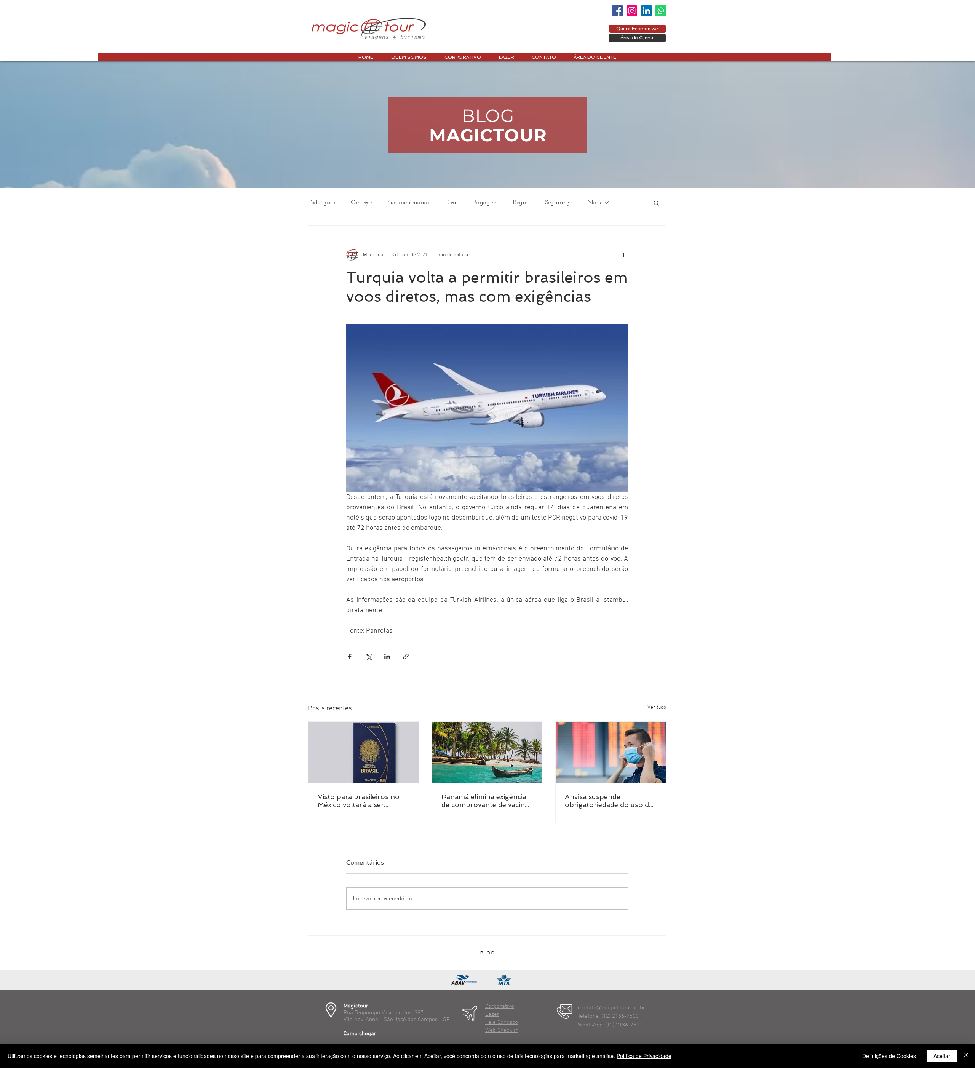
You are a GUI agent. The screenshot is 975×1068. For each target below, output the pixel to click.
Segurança (558, 203)
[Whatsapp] (660, 10)
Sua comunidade (409, 203)
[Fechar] (965, 1056)
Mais (594, 203)
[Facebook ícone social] (617, 10)
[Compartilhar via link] (405, 656)
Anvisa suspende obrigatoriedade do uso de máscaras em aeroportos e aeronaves (609, 801)
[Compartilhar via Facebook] (349, 656)
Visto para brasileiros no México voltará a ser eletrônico (359, 801)
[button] (656, 203)
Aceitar (941, 1056)
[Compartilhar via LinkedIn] (387, 656)
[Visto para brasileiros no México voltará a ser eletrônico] (363, 752)
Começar (361, 203)
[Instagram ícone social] (632, 10)
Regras (521, 203)
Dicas (452, 203)
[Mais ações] (623, 254)
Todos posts (322, 203)
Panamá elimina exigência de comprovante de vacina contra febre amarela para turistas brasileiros (485, 801)
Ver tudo (656, 707)
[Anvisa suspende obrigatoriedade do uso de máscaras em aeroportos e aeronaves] (611, 752)
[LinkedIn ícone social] (646, 10)
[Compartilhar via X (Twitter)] (368, 656)
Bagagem (485, 203)
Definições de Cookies (889, 1056)
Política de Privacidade (644, 1056)
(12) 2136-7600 (624, 1025)
